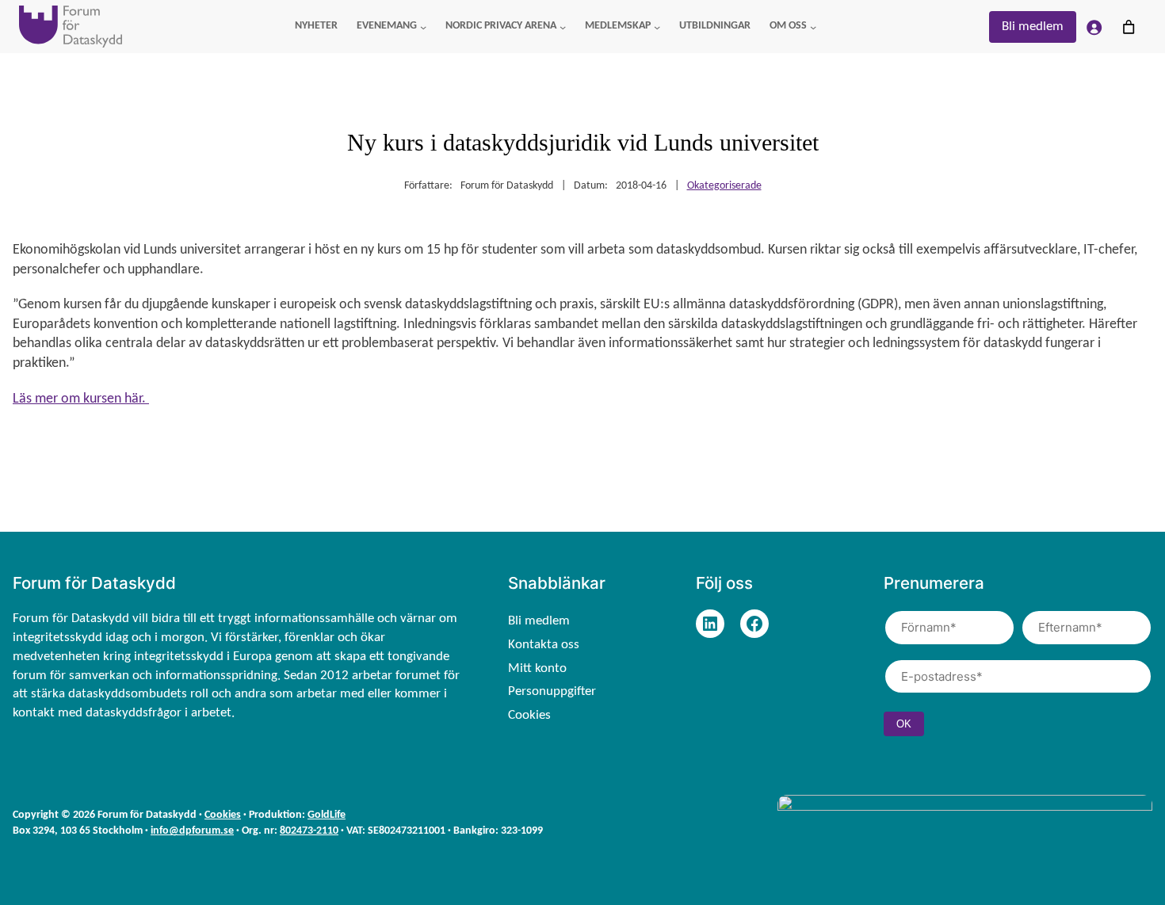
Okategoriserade (724, 186)
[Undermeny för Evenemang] (423, 26)
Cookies (222, 815)
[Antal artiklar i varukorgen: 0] (1128, 27)
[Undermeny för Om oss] (813, 26)
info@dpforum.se (192, 831)
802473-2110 (309, 831)
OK (903, 724)
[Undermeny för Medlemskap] (657, 26)
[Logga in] (1093, 27)
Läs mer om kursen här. (81, 399)
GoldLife (326, 815)
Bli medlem (1033, 26)
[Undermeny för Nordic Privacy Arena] (563, 26)
